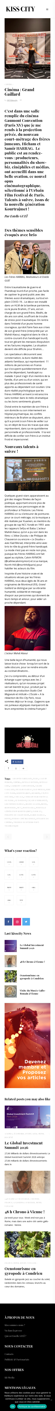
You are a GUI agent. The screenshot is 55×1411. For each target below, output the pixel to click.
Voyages (9, 1206)
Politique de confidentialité (32, 1406)
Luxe (35, 1133)
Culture (34, 1199)
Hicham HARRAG (24, 789)
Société (9, 1137)
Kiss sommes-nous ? (15, 1325)
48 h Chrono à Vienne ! (32, 961)
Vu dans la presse (13, 1330)
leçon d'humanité (37, 800)
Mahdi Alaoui (33, 804)
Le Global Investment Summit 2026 (32, 947)
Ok (12, 1406)
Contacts (9, 1354)
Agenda (9, 1133)
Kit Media (9, 1377)
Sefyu (8, 818)
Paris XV (37, 811)
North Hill (29, 807)
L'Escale (18, 796)
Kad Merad (39, 789)
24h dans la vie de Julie (17, 1199)
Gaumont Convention (22, 786)
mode (44, 804)
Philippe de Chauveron (17, 815)
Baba (35, 778)
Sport (23, 1263)
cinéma (17, 782)
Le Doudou (20, 800)
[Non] (51, 1399)
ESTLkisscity (12, 100)
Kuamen (36, 793)
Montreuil (10, 807)
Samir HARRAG (37, 815)
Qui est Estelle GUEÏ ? (15, 1336)
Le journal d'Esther (24, 1202)
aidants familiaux (22, 778)
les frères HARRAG (14, 804)
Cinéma (8, 84)
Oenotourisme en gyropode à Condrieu (32, 977)
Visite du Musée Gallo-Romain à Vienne (33, 992)
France (8, 1202)
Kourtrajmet (23, 793)
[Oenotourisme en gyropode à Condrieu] (11, 976)
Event (28, 1133)
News (41, 1133)
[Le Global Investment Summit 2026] (11, 945)
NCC (19, 807)
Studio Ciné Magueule (23, 818)
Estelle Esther (30, 782)
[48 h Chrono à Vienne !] (11, 961)
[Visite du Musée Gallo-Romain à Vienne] (11, 991)
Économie (19, 1133)
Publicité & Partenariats (17, 1359)
